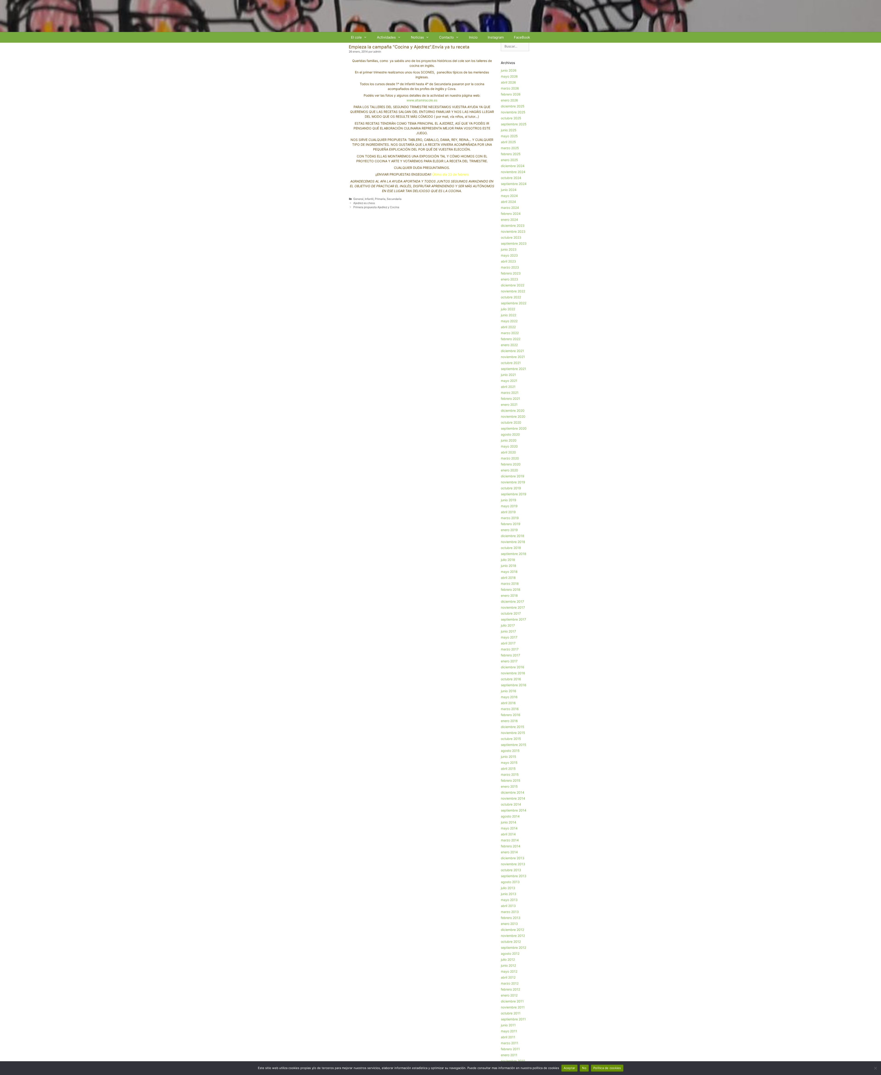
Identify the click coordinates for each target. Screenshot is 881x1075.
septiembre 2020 (514, 428)
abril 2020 (508, 452)
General (358, 199)
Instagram (496, 37)
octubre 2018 (511, 548)
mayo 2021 (509, 381)
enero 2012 (509, 995)
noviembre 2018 (513, 542)
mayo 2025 (509, 136)
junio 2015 (508, 757)
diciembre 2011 (512, 1001)
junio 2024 (508, 190)
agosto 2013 (510, 882)
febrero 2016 (510, 715)
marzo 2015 (510, 774)
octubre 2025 (511, 118)
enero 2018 (509, 595)
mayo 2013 (509, 900)
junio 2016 (508, 691)
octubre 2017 (511, 613)
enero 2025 (509, 160)
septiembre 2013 (513, 876)
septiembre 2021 (513, 369)
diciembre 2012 (512, 930)
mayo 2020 (509, 446)
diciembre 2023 (512, 225)
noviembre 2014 (513, 798)
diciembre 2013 (512, 858)
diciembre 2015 (512, 727)
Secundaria (394, 199)
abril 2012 (508, 977)
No (584, 1068)
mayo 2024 (509, 196)
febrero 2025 (511, 154)
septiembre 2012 (513, 947)
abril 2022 (508, 327)
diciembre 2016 (512, 667)
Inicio (473, 37)
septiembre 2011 (513, 1019)
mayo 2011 (509, 1031)
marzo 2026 (510, 88)
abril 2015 (508, 768)
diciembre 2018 (512, 536)
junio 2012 (508, 965)
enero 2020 (509, 470)
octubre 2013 (511, 870)
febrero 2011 (510, 1049)
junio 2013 (508, 894)
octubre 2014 (511, 804)
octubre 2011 (511, 1013)
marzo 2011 (509, 1043)
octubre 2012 (511, 941)
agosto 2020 (510, 434)
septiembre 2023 (514, 243)
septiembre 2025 (514, 124)
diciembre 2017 (512, 601)
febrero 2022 (510, 339)
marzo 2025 (510, 148)
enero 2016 (509, 721)
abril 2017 (508, 643)
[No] (875, 1068)
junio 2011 (508, 1025)
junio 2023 (508, 249)
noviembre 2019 (513, 482)
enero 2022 (509, 345)
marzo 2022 (510, 333)
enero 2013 (509, 924)
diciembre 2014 (512, 792)
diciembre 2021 (512, 351)
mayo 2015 (509, 762)
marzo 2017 (510, 649)
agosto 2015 (510, 751)
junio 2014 (508, 822)
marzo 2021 (510, 393)
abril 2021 (508, 387)
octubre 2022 (511, 297)
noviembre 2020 (513, 416)
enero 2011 (509, 1055)
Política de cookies (607, 1068)
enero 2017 (509, 661)
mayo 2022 (509, 321)
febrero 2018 (510, 589)
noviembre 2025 (513, 112)
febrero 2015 (510, 780)
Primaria (380, 199)
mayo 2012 (509, 971)
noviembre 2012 (513, 936)
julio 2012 (508, 959)
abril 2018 (508, 577)
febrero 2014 (510, 846)
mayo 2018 (509, 572)
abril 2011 (508, 1037)
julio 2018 (508, 560)
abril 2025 (508, 142)
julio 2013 (508, 888)
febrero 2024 (511, 214)
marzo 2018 (510, 583)
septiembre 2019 (513, 494)
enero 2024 (509, 219)
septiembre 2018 (513, 554)
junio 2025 (508, 130)
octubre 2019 (511, 488)
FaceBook (522, 37)
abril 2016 (508, 703)
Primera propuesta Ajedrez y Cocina (376, 207)
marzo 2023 (510, 267)
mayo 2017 (509, 637)
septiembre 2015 (513, 745)
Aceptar (569, 1068)
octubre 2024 (511, 178)
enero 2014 (509, 852)
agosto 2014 (510, 816)
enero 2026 (509, 100)
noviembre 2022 (513, 291)
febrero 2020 (511, 464)
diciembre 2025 (512, 106)
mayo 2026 (509, 76)
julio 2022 (508, 309)
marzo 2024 (510, 208)
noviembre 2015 (513, 733)
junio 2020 (508, 440)
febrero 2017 (510, 655)
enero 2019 (509, 530)
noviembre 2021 (513, 357)
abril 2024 (508, 202)
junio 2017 (508, 631)
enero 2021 (509, 404)
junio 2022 (508, 315)
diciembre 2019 (512, 476)
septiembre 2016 (513, 685)
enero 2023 (509, 279)
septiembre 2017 (513, 619)
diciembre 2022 (512, 285)
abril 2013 (508, 906)
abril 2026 (508, 82)
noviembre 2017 (513, 607)
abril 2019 (508, 512)
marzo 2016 (510, 709)
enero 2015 (509, 786)
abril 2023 (508, 261)
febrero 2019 (510, 524)
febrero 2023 (511, 273)
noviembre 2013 (513, 864)
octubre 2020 (511, 422)
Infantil (369, 199)
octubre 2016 (511, 679)
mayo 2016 (509, 697)
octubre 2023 (511, 237)
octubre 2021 (511, 363)
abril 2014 (508, 834)
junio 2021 (508, 375)
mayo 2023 (509, 255)
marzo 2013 (510, 912)
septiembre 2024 (514, 184)
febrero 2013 (510, 918)
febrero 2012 (510, 989)
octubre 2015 (511, 739)
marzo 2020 (510, 458)
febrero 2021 (510, 398)
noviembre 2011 (513, 1007)
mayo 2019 (509, 506)
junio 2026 (508, 70)
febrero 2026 (511, 94)
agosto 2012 (510, 953)
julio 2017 (508, 625)
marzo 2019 (510, 518)
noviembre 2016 (513, 673)
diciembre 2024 (512, 166)
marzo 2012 (510, 983)
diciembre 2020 (512, 410)
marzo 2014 (510, 840)
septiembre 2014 (513, 810)
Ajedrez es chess (364, 203)
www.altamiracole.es (422, 100)
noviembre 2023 (513, 231)
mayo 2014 (509, 828)
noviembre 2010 (513, 1061)
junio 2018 (508, 566)
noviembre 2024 (513, 172)
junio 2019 (508, 500)
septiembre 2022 (513, 303)
